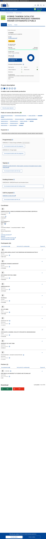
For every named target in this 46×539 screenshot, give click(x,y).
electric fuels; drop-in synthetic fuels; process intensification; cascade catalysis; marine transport (22, 133)
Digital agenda (11, 67)
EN (4, 88)
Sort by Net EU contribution (23, 246)
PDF (20, 388)
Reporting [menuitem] (10, 24)
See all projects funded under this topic (12, 170)
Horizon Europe (19, 12)
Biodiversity (10, 71)
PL (14, 88)
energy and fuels (32, 115)
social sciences (4, 125)
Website (4, 236)
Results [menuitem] (15, 24)
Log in (35, 5)
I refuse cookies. (31, 537)
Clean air (25, 67)
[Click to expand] (42, 250)
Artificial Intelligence (12, 69)
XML (8, 388)
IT (12, 88)
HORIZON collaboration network (8, 239)
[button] (38, 5)
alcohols (32, 121)
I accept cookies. (14, 537)
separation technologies (31, 119)
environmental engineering (20, 115)
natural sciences (4, 121)
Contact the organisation (7, 234)
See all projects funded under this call (12, 199)
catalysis (22, 123)
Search (41, 5)
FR (9, 88)
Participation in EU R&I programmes (9, 238)
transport (21, 125)
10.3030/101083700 (12, 38)
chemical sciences (14, 121)
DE (1, 88)
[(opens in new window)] (5, 5)
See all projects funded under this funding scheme (14, 186)
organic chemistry (23, 121)
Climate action (26, 69)
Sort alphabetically (5, 246)
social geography (13, 125)
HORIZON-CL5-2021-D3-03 (9, 195)
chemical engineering (19, 119)
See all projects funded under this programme (13, 146)
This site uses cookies (14, 534)
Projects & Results (9, 12)
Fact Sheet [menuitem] (4, 24)
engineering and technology (7, 115)
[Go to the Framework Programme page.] (3, 17)
